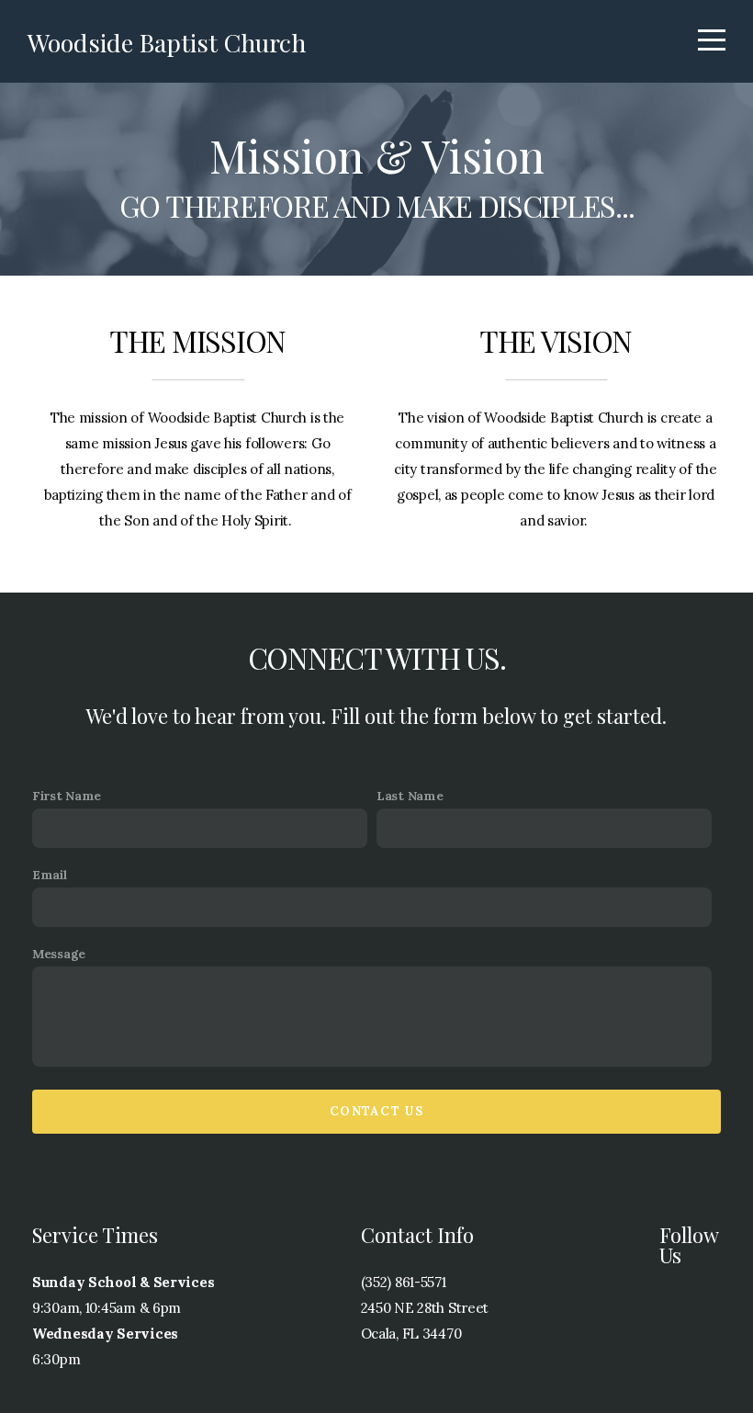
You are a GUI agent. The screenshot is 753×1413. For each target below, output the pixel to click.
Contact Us (376, 1111)
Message (58, 953)
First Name (66, 795)
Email (49, 874)
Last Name (409, 795)
